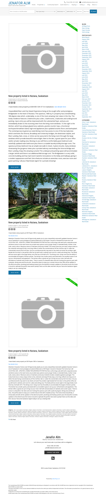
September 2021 (87, 117)
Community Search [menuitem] (52, 5)
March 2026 (85, 49)
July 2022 (84, 113)
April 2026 (85, 47)
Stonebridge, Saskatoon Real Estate (48, 415)
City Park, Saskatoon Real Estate (68, 409)
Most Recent (85, 37)
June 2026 (85, 43)
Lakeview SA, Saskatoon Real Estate (34, 412)
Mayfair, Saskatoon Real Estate (26, 414)
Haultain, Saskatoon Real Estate (20, 412)
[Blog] (53, 458)
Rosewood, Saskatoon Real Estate (15, 415)
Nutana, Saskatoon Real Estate (20, 100)
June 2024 (85, 77)
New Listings (86, 28)
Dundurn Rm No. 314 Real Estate (15, 411)
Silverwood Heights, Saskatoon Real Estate (31, 415)
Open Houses (86, 30)
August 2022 (85, 111)
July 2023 (84, 91)
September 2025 (87, 57)
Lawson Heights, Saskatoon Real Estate (69, 412)
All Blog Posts (86, 26)
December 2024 (86, 69)
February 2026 (86, 51)
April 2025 (85, 65)
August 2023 (85, 89)
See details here (60, 107)
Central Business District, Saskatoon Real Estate (52, 409)
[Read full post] (43, 58)
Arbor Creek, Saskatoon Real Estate (21, 409)
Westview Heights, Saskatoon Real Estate (26, 416)
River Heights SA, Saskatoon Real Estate (54, 414)
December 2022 (86, 103)
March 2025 (85, 67)
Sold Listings (85, 32)
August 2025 (85, 59)
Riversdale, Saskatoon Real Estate (69, 414)
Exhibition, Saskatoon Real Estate (58, 411)
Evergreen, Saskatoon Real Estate (44, 411)
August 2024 (85, 73)
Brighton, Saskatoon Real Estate (35, 409)
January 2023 (86, 101)
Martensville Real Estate (14, 414)
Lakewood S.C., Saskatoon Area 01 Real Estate (52, 412)
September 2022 (87, 109)
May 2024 (85, 79)
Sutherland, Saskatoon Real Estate (63, 415)
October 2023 (86, 85)
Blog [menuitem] (88, 5)
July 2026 (84, 41)
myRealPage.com (56, 478)
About (94, 5)
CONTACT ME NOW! (53, 452)
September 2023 (87, 87)
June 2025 (85, 63)
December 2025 (86, 53)
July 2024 (84, 75)
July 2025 (84, 61)
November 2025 (86, 55)
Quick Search (64, 5)
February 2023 (86, 99)
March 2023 (85, 97)
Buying (74, 5)
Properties (40, 5)
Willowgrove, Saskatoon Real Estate (56, 416)
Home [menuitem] (33, 5)
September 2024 (87, 71)
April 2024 (85, 81)
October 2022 (86, 107)
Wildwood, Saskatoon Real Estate (42, 416)
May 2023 (85, 95)
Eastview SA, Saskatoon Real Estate (30, 411)
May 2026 (85, 45)
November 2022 (86, 105)
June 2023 (85, 93)
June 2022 (85, 115)
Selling (82, 5)
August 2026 (85, 39)
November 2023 (86, 83)
